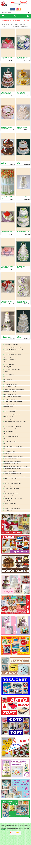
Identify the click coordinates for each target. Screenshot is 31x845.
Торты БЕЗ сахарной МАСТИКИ (12, 354)
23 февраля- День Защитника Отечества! (15, 476)
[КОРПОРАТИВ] (15, 645)
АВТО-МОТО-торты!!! (10, 386)
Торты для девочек (9, 374)
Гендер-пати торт (8, 406)
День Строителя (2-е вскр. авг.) (12, 508)
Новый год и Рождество (10, 471)
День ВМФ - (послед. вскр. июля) (12, 501)
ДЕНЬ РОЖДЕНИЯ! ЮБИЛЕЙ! (12, 357)
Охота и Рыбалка (8, 416)
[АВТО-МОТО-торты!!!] (15, 706)
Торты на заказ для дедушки (11, 436)
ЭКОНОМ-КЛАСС (9, 453)
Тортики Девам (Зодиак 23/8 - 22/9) (13, 349)
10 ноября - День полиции (11, 463)
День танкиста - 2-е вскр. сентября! (13, 456)
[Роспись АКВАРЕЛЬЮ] (15, 768)
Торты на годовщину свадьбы (12, 369)
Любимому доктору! (9, 419)
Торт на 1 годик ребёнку (10, 399)
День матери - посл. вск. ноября (12, 468)
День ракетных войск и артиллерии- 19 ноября (16, 466)
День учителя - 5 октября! (11, 458)
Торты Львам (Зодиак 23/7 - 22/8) (13, 347)
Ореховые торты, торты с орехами (13, 446)
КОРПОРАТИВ (8, 379)
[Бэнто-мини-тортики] (15, 666)
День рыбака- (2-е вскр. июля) (12, 496)
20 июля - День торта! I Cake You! (13, 498)
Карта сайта (2, 829)
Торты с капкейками (9, 411)
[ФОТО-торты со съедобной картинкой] (15, 726)
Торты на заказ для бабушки (11, 434)
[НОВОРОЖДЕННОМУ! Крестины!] (15, 788)
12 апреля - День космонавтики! (12, 483)
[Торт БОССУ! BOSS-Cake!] (15, 686)
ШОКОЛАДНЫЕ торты (10, 359)
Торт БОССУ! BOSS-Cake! (10, 384)
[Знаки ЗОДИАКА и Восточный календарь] (15, 809)
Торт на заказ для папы (10, 441)
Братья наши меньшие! (10, 443)
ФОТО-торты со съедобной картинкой (14, 389)
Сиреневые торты (9, 448)
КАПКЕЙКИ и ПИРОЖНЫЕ (11, 391)
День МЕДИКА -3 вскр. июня (11, 491)
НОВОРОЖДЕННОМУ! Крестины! (13, 396)
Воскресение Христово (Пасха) (12, 481)
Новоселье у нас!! (9, 431)
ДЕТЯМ (6, 371)
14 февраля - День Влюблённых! (12, 473)
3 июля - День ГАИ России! (11, 493)
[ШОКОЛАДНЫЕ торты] (15, 564)
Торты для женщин (9, 364)
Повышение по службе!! (10, 429)
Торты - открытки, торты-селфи (12, 426)
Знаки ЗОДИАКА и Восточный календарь (15, 421)
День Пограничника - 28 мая (11, 488)
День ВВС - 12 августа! (10, 510)
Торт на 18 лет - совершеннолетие (13, 401)
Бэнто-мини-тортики (9, 381)
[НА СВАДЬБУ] (15, 584)
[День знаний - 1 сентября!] (15, 524)
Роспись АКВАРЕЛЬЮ (10, 394)
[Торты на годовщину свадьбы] (15, 604)
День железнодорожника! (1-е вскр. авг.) (14, 505)
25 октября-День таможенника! (12, 461)
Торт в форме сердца (9, 451)
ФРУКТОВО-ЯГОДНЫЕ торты (12, 352)
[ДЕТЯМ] (15, 625)
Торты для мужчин (9, 362)
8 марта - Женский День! (10, 478)
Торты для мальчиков (9, 376)
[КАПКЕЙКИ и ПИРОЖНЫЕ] (15, 747)
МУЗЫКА (6, 424)
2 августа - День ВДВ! (10, 503)
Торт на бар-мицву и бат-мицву (12, 414)
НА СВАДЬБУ (7, 367)
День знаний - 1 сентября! (11, 344)
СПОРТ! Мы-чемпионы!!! (10, 409)
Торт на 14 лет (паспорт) (10, 404)
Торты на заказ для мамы (10, 438)
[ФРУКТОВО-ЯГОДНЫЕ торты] (15, 544)
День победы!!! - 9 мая (10, 486)
